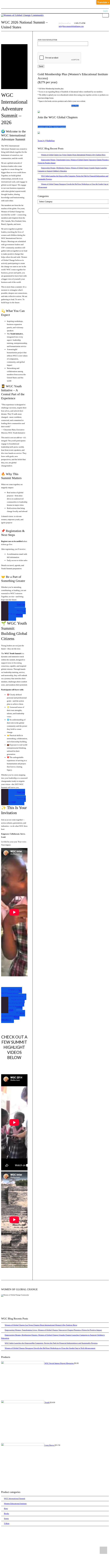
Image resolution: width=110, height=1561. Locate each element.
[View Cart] (98, 14)
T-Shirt (6, 1523)
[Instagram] (18, 6)
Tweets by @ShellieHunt (46, 141)
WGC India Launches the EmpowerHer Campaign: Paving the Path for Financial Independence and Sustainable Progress (51, 1343)
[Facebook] (8, 6)
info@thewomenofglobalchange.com (71, 26)
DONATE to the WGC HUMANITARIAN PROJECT (13, 1016)
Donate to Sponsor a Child (13, 800)
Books (6, 1513)
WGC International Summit (14, 1498)
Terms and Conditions (78, 1540)
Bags (6, 1508)
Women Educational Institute (15, 1503)
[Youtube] (13, 6)
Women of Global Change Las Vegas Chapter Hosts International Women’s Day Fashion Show (73, 155)
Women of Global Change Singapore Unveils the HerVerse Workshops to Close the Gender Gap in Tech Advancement (50, 1348)
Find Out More (13, 606)
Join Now (75, 106)
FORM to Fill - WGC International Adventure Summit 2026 (12, 993)
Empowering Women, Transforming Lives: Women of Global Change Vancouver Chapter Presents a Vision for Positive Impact (53, 1330)
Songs (6, 1518)
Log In (105, 11)
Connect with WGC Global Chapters (52, 127)
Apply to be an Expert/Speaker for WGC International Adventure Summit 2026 (13, 1005)
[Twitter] (3, 6)
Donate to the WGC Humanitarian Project (13, 614)
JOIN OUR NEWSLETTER (47, 40)
